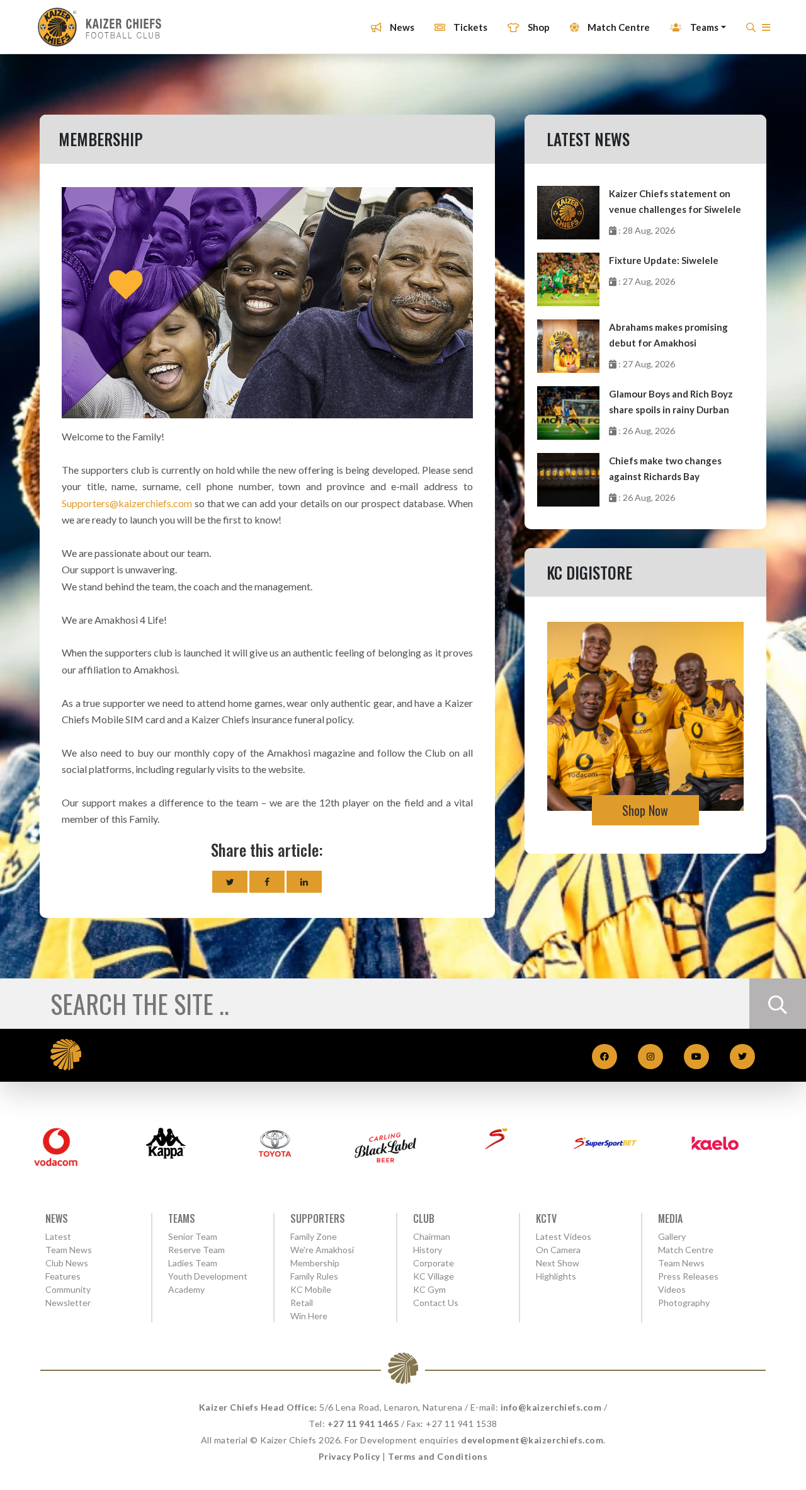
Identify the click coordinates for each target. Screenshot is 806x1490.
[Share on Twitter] (229, 882)
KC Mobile (310, 1289)
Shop (538, 27)
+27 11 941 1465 (363, 1423)
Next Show (557, 1263)
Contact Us (435, 1302)
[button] (766, 31)
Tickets (469, 27)
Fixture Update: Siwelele (663, 260)
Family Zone (313, 1236)
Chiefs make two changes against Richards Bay (665, 468)
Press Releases (688, 1276)
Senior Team (192, 1236)
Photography (684, 1302)
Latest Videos (563, 1236)
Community (68, 1289)
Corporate (433, 1263)
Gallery (672, 1236)
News (401, 27)
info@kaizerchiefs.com (551, 1407)
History (427, 1249)
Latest (58, 1236)
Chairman (431, 1236)
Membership (314, 1263)
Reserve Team (196, 1249)
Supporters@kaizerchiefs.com (127, 503)
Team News (68, 1249)
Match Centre (618, 27)
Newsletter (68, 1302)
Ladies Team (192, 1263)
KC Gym (429, 1289)
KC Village (433, 1276)
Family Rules (314, 1276)
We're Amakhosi (322, 1249)
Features (63, 1276)
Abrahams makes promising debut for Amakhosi (668, 334)
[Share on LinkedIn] (304, 882)
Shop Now (645, 810)
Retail (301, 1302)
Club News (66, 1263)
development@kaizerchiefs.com (532, 1440)
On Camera (558, 1249)
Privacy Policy (349, 1456)
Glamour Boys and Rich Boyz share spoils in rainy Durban (671, 401)
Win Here (308, 1315)
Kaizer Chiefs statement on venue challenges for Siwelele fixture (675, 202)
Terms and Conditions (437, 1456)
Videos (672, 1289)
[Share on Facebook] (267, 882)
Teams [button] (703, 27)
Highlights (556, 1276)
